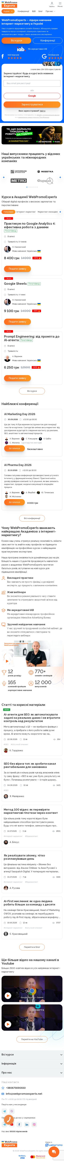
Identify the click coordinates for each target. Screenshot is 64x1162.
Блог (41, 11)
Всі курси (16, 40)
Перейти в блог (32, 947)
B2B (33, 11)
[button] (4, 177)
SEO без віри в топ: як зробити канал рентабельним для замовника (30, 765)
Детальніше (14, 448)
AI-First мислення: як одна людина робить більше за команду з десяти (29, 903)
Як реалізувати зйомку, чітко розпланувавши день (24, 857)
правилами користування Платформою (33, 117)
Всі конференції (32, 518)
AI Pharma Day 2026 (18, 465)
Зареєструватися (32, 104)
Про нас (49, 11)
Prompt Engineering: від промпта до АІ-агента (31, 338)
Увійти (52, 6)
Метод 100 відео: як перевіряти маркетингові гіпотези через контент (31, 811)
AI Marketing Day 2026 (19, 414)
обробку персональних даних (48, 115)
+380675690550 (16, 1087)
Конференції (23, 11)
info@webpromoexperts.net (24, 1093)
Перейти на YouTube (32, 1039)
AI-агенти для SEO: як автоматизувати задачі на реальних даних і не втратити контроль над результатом (32, 718)
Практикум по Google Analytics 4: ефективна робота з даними (29, 227)
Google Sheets (22, 283)
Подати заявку (17, 268)
